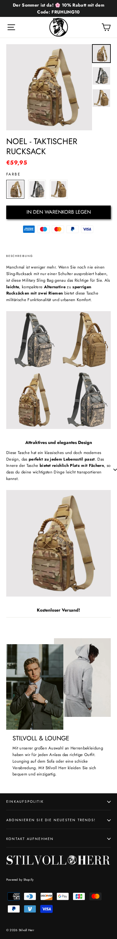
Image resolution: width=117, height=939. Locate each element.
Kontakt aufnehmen (30, 838)
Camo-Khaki (15, 189)
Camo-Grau (37, 189)
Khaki (59, 189)
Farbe (13, 174)
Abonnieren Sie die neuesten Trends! (50, 819)
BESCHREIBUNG (19, 256)
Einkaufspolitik (25, 801)
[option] (49, 87)
